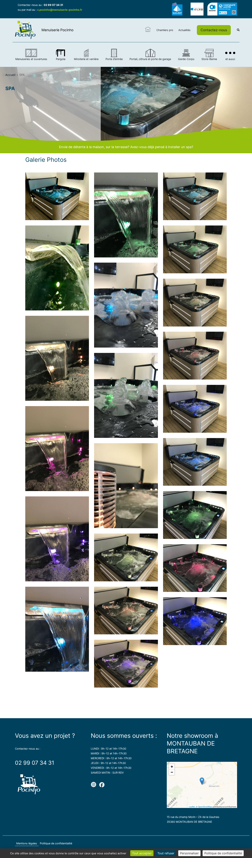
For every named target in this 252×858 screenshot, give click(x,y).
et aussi (230, 59)
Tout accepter (142, 853)
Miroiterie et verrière (86, 59)
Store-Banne (209, 59)
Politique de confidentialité (56, 843)
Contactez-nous (214, 30)
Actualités (184, 30)
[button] (202, 781)
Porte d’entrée (114, 59)
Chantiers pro (164, 30)
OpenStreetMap (205, 806)
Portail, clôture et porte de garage (150, 59)
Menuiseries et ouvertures (31, 59)
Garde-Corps (186, 59)
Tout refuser (165, 853)
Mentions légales (26, 843)
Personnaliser (189, 853)
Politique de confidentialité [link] (223, 853)
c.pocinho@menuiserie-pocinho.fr (59, 9)
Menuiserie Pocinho (57, 30)
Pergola (60, 59)
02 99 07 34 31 (53, 4)
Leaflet (192, 806)
